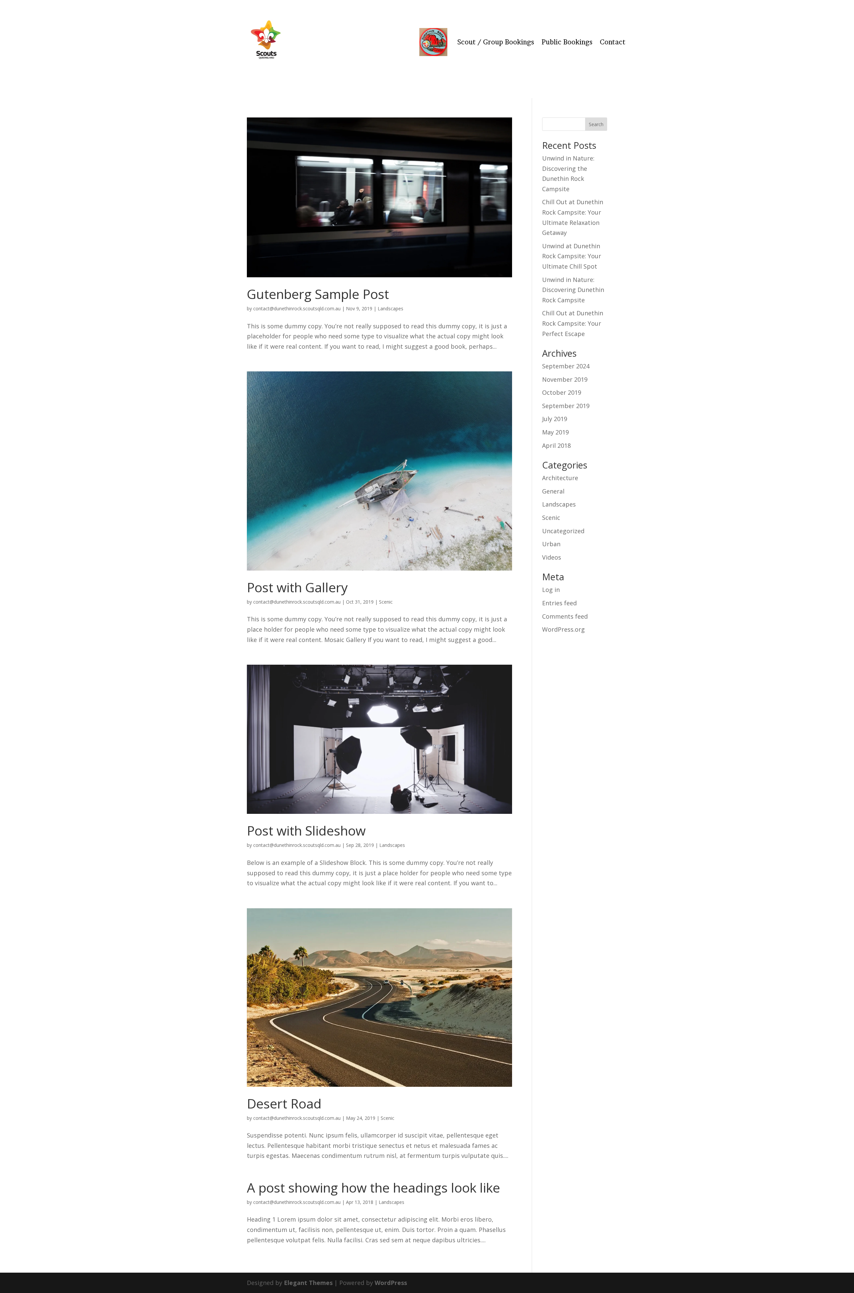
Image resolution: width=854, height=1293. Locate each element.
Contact (612, 42)
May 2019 (555, 432)
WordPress (391, 1283)
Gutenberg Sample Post (318, 294)
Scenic (386, 602)
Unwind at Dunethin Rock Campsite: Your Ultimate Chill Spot (571, 256)
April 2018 (556, 445)
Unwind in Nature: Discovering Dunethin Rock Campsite (573, 290)
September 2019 (565, 406)
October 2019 (561, 392)
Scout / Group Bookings (495, 42)
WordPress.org (563, 629)
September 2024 (565, 366)
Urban (551, 544)
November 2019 (564, 379)
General (553, 491)
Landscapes (390, 308)
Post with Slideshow (306, 830)
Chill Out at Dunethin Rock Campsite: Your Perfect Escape (572, 323)
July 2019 (554, 419)
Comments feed (565, 616)
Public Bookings (566, 42)
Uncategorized (563, 531)
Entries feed (559, 603)
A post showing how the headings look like (373, 1187)
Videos (551, 557)
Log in (551, 590)
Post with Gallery (297, 587)
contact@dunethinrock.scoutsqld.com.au (297, 308)
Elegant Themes (308, 1283)
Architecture (560, 478)
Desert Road (284, 1103)
